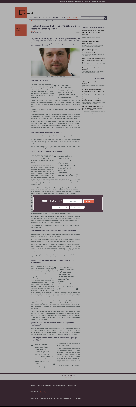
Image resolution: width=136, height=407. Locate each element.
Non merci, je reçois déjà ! (61, 207)
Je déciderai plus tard (77, 207)
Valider (88, 201)
